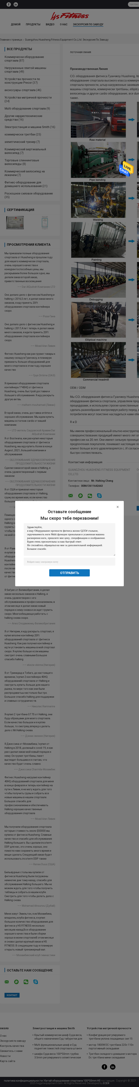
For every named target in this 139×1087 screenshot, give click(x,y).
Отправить (69, 573)
